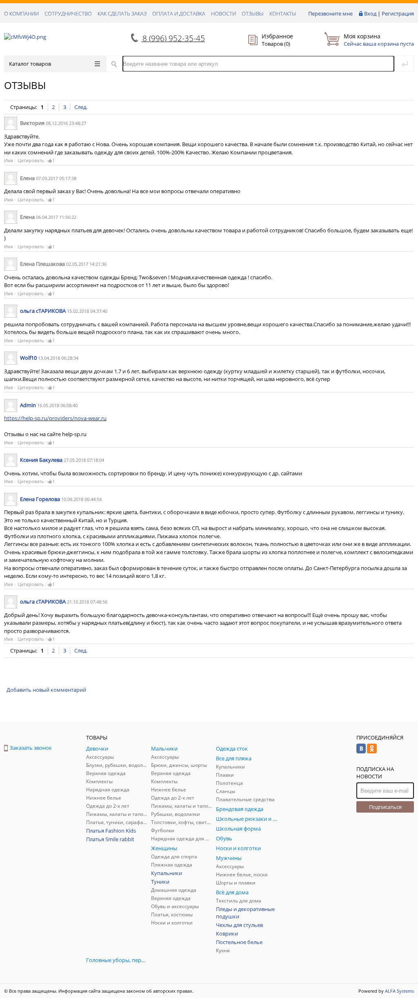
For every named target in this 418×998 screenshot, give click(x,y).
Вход (370, 13)
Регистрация (398, 13)
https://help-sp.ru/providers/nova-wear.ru (55, 418)
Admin (28, 405)
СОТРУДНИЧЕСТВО (68, 13)
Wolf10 (28, 357)
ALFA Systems (399, 991)
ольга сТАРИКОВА (43, 310)
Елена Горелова (40, 499)
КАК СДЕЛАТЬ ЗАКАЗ (122, 13)
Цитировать (31, 160)
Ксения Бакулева (41, 459)
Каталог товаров (30, 63)
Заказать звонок (31, 747)
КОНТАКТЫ (282, 13)
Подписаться (385, 807)
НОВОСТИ (223, 13)
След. (80, 107)
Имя (8, 160)
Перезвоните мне (330, 13)
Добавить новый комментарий (46, 689)
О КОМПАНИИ (21, 13)
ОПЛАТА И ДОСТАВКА (178, 13)
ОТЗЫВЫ (253, 13)
